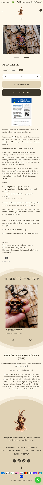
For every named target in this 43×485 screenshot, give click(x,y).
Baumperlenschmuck (24, 480)
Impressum (10, 447)
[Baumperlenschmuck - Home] (21, 11)
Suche (16, 454)
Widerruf (25, 454)
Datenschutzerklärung (27, 447)
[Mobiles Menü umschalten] (2, 11)
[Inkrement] (37, 76)
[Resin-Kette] (22, 306)
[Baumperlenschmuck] (21, 421)
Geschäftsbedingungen (32, 451)
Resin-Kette (14, 330)
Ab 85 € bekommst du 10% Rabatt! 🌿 (26, 2)
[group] (21, 39)
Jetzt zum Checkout (21, 93)
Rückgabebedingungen (11, 451)
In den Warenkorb (21, 84)
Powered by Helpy (6, 261)
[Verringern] (5, 76)
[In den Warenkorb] (36, 287)
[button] (40, 11)
